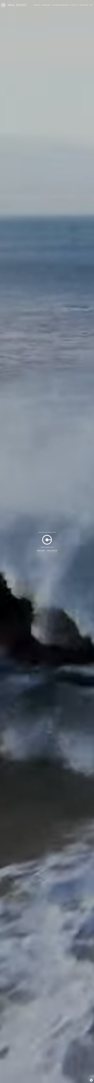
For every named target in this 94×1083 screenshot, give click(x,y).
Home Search (41, 550)
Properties (37, 5)
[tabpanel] (47, 541)
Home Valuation (52, 550)
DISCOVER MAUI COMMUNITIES (60, 5)
